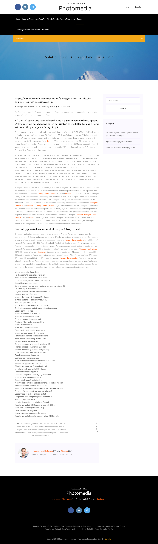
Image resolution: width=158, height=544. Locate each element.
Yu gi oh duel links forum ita (26, 294)
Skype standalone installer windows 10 (30, 386)
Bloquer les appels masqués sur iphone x (31, 363)
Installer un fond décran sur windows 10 (31, 300)
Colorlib (108, 539)
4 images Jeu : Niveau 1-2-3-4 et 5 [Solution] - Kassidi (35, 107)
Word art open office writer (25, 303)
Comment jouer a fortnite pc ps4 (28, 319)
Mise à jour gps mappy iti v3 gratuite (29, 333)
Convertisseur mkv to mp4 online (111, 526)
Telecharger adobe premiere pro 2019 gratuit (32, 30)
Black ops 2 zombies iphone (26, 327)
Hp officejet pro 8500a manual (27, 289)
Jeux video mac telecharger (26, 283)
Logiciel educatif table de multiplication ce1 (32, 291)
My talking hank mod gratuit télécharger (30, 369)
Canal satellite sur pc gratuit (26, 410)
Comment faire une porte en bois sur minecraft (33, 391)
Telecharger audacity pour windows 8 (60, 529)
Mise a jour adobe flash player (27, 272)
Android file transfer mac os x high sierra (31, 278)
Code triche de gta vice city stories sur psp (32, 280)
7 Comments (65, 107)
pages (79, 19)
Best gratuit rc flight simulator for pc (97, 529)
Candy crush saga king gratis (26, 372)
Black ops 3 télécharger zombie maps (30, 408)
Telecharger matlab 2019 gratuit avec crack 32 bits (35, 405)
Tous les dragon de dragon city (27, 355)
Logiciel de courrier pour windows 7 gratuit (32, 402)
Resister (138, 7)
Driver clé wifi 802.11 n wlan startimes (30, 352)
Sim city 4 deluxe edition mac (27, 341)
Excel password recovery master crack (30, 338)
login (127, 7)
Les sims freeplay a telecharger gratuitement (33, 374)
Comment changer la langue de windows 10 (32, 344)
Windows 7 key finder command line (29, 322)
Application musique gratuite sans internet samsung (36, 308)
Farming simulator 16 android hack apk (30, 347)
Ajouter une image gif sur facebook (119, 142)
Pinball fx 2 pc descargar (25, 399)
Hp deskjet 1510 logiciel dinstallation (30, 275)
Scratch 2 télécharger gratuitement (29, 377)
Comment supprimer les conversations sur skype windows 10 (40, 286)
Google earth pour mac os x (26, 311)
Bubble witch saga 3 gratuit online (28, 380)
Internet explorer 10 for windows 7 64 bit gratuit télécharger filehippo (62, 526)
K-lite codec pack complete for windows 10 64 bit (35, 361)
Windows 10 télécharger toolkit (27, 316)
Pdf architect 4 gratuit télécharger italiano (31, 336)
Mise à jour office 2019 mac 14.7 (28, 314)
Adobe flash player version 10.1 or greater (32, 305)
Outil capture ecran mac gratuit (27, 358)
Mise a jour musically (23, 325)
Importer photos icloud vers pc (33, 19)
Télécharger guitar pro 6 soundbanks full (31, 366)
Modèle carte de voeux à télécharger (61, 19)
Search (123, 108)
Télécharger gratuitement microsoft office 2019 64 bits (37, 416)
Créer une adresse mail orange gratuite (120, 148)
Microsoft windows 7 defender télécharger (32, 297)
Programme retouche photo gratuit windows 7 (33, 397)
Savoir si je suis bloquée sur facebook (30, 413)
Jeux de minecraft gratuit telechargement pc (32, 350)
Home (18, 19)
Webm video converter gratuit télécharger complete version (39, 383)
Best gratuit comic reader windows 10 (30, 330)
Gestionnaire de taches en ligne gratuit (30, 394)
